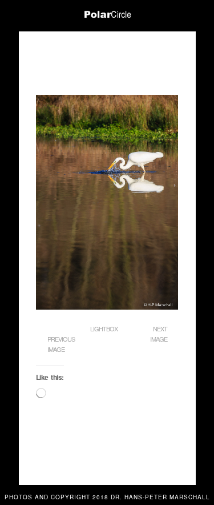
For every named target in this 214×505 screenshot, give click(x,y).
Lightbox (104, 328)
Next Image (158, 333)
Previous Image (61, 344)
